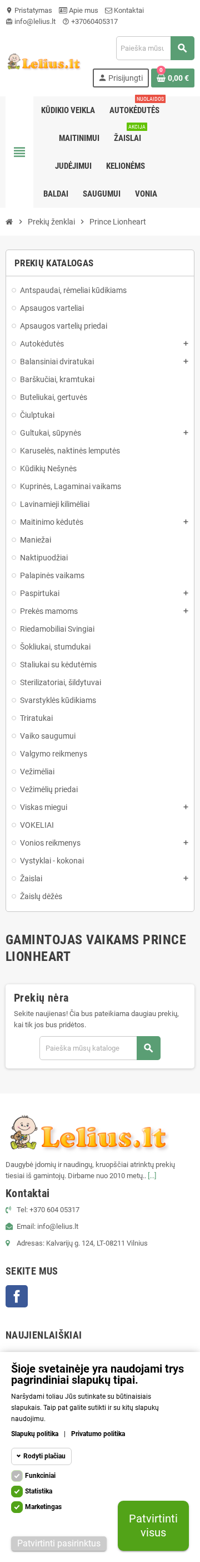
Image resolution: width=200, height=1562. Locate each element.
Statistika (38, 1491)
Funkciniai (40, 1476)
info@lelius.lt (31, 21)
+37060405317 (90, 21)
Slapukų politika (34, 1434)
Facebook (17, 1296)
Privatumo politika (98, 1434)
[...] (152, 1176)
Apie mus (82, 10)
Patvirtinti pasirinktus (59, 1543)
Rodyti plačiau (44, 1456)
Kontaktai (128, 10)
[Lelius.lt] (43, 61)
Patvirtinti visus (153, 1525)
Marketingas (43, 1507)
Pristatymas (29, 10)
